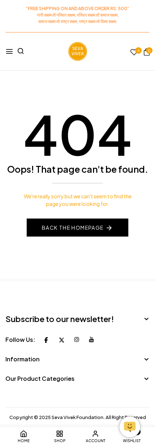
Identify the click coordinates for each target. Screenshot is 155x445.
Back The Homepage (73, 227)
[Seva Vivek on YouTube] (91, 339)
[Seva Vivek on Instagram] (76, 339)
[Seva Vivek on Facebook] (46, 339)
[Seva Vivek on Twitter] (62, 339)
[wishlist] (134, 52)
